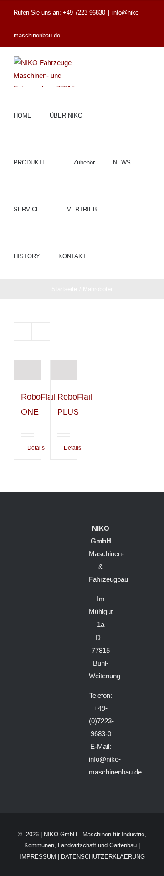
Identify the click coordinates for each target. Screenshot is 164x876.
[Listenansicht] (41, 331)
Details (30, 448)
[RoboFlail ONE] (27, 370)
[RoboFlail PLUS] (64, 370)
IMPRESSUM (38, 856)
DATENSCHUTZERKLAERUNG (103, 856)
